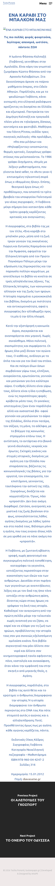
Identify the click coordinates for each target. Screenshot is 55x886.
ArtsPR (34, 873)
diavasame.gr (32, 779)
